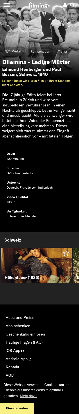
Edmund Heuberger (22, 69)
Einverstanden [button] (17, 408)
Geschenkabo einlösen (25, 334)
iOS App (13, 350)
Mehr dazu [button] (28, 396)
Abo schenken (18, 325)
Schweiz (27, 74)
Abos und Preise (20, 317)
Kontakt (12, 366)
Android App (17, 358)
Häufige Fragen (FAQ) (24, 342)
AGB (10, 375)
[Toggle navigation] (6, 5)
